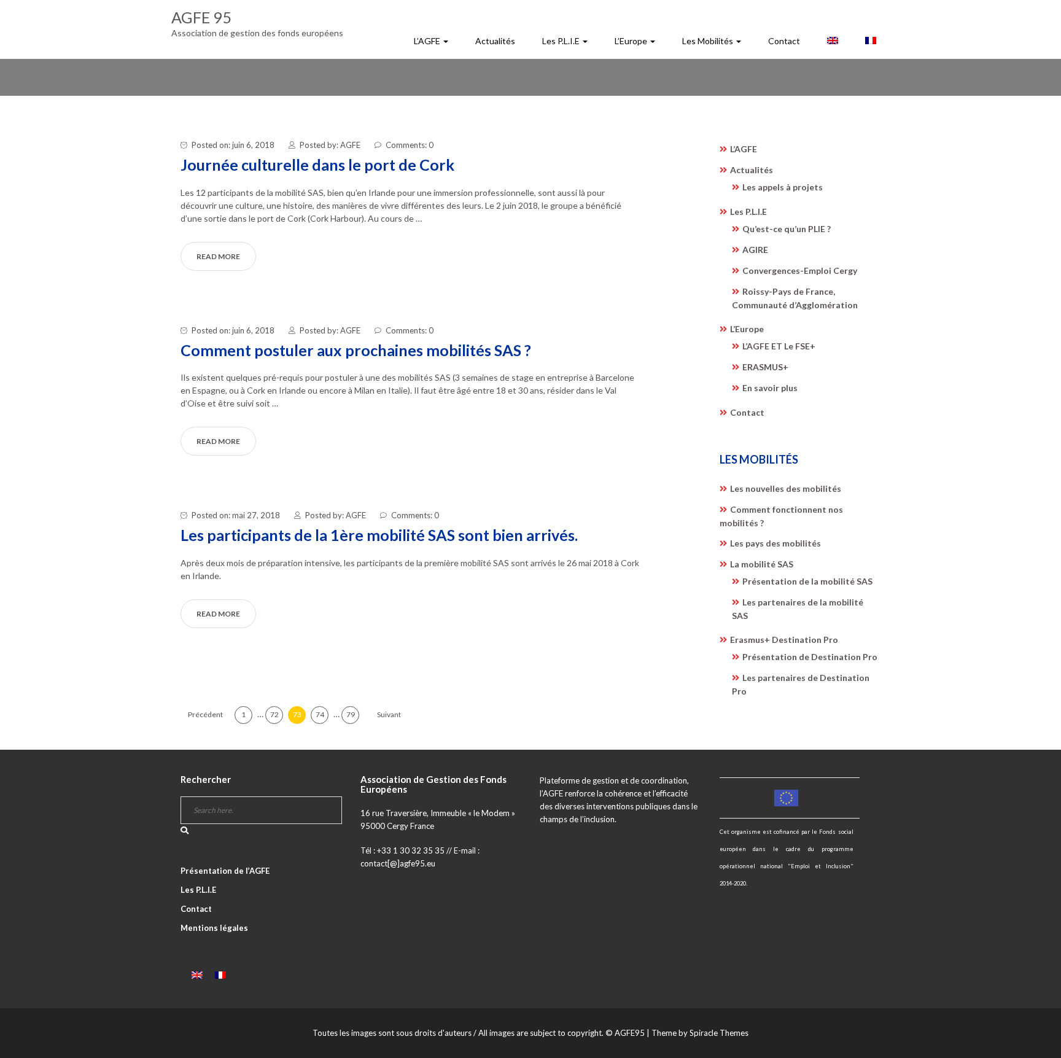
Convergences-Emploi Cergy (799, 270)
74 (320, 714)
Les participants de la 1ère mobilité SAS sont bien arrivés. (379, 535)
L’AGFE (428, 41)
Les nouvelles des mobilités (785, 488)
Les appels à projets (782, 187)
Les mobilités (708, 41)
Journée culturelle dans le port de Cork (317, 164)
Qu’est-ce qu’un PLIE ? (786, 229)
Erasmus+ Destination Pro (784, 639)
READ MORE (218, 256)
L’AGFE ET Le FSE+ (778, 346)
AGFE (350, 145)
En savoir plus (770, 388)
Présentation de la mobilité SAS (807, 581)
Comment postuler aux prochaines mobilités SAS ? (356, 350)
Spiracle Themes (719, 1033)
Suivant (389, 714)
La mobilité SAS (761, 564)
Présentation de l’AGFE (225, 871)
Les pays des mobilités (775, 543)
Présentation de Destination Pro (809, 657)
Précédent (205, 714)
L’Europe (632, 41)
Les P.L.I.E (561, 41)
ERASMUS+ (765, 367)
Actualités (495, 41)
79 (350, 714)
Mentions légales (214, 928)
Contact (784, 41)
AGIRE (755, 249)
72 (274, 714)
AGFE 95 (201, 17)
